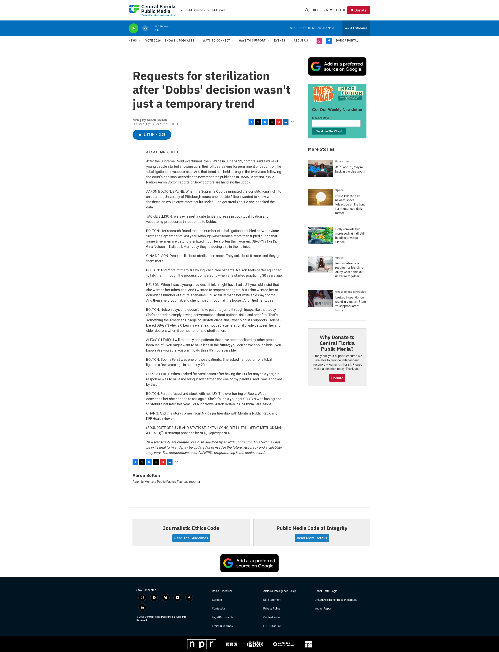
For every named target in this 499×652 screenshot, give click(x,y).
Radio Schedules (222, 591)
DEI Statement (272, 599)
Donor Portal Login (326, 591)
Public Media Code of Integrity (311, 528)
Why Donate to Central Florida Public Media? (337, 343)
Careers (217, 599)
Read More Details (312, 538)
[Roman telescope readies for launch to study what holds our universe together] (320, 264)
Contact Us (219, 608)
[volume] (145, 28)
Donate (360, 10)
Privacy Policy (271, 608)
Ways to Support (252, 40)
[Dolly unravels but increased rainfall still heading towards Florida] (320, 235)
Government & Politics (350, 291)
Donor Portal (347, 40)
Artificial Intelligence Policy (279, 591)
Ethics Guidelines (222, 626)
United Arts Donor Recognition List (336, 599)
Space (339, 190)
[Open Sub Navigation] (140, 40)
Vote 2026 (153, 40)
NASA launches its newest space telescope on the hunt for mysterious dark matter (350, 204)
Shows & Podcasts (180, 40)
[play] (133, 28)
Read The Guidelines (191, 538)
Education (342, 161)
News (133, 40)
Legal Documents (223, 617)
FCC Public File (272, 626)
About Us (301, 40)
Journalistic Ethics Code (191, 528)
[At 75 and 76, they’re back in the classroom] (320, 168)
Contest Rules (271, 617)
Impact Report (323, 608)
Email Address (322, 118)
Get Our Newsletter (329, 10)
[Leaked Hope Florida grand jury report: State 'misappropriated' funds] (320, 298)
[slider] (151, 28)
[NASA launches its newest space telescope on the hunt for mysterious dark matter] (320, 197)
